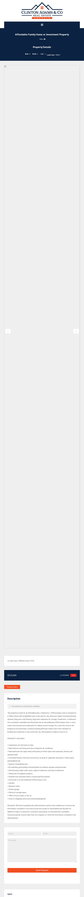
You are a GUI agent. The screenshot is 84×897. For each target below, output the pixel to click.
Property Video (12, 687)
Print (41, 39)
